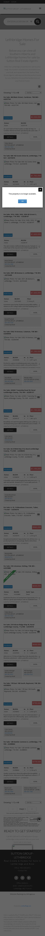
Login (13, 2)
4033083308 (8, 440)
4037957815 (8, 499)
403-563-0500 (28, 381)
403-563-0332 (9, 381)
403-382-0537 (9, 674)
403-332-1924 (9, 147)
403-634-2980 (9, 264)
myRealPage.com (26, 906)
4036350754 (8, 557)
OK (22, 201)
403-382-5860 (9, 791)
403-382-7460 (28, 791)
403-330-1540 (9, 323)
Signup (6, 2)
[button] (16, 878)
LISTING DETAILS (10, 137)
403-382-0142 (28, 674)
